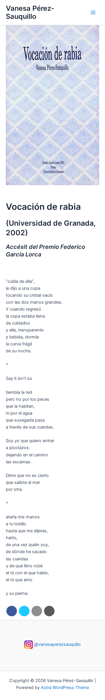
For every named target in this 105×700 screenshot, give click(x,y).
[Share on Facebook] (11, 611)
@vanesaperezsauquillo (57, 644)
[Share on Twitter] (24, 611)
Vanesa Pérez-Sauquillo (30, 12)
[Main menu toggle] (93, 12)
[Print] (49, 611)
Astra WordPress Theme (65, 687)
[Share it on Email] (37, 611)
